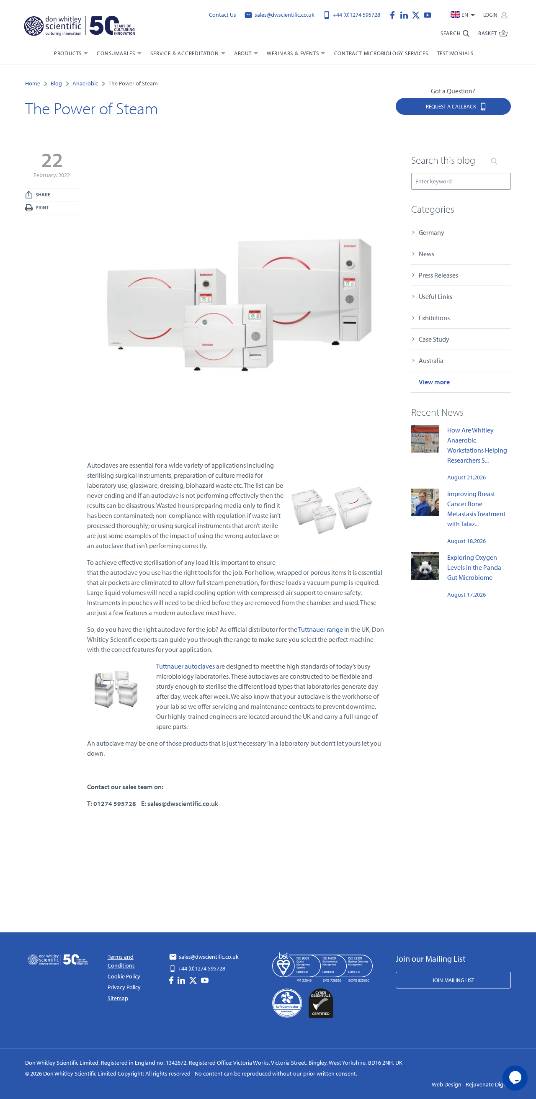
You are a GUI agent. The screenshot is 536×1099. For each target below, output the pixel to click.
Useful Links (435, 296)
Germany (431, 232)
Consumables (116, 53)
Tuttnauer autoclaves (185, 666)
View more (434, 382)
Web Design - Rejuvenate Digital (471, 1084)
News (426, 254)
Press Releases (438, 275)
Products (68, 53)
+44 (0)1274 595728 (356, 14)
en (464, 14)
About (243, 53)
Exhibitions (434, 318)
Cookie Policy (124, 976)
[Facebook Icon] (394, 14)
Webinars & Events (293, 53)
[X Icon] (418, 14)
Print (42, 207)
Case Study (434, 339)
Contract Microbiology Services (381, 53)
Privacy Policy (124, 987)
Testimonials (455, 53)
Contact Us (222, 14)
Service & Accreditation (184, 53)
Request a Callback (451, 106)
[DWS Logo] (79, 27)
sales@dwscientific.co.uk (283, 14)
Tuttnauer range (320, 629)
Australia (431, 360)
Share (42, 194)
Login (491, 14)
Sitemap (118, 998)
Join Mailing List (453, 980)
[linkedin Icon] (406, 14)
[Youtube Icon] (427, 14)
